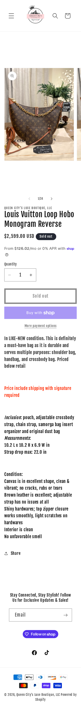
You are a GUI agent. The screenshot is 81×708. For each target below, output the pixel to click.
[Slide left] (29, 199)
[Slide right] (52, 199)
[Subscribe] (65, 615)
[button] (11, 16)
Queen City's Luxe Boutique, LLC (38, 695)
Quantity (10, 264)
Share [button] (16, 553)
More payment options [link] (41, 326)
